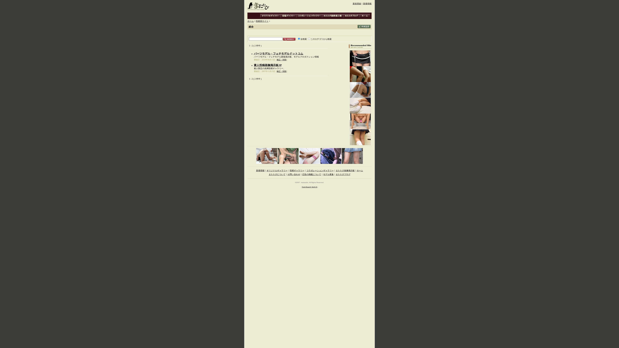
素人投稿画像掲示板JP (268, 65)
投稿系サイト (262, 21)
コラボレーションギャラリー (320, 170)
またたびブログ (343, 174)
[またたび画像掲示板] (332, 16)
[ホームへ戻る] (364, 16)
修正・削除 (281, 60)
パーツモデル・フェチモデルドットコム (278, 53)
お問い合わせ (294, 174)
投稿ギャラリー (297, 170)
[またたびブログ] (351, 16)
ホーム (250, 21)
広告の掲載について (311, 174)
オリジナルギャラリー (277, 170)
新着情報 (367, 4)
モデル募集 (328, 174)
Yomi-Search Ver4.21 (309, 187)
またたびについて (277, 174)
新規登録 (357, 4)
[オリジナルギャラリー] (270, 16)
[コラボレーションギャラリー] (309, 16)
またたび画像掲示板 (345, 170)
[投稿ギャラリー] (288, 16)
